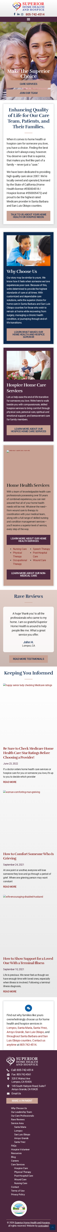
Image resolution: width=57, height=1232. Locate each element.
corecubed (43, 1225)
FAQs (13, 1145)
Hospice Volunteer (20, 1149)
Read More (9, 782)
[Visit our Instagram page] (22, 14)
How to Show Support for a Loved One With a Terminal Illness (28, 960)
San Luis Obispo (34, 1032)
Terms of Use (17, 1190)
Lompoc (11, 1027)
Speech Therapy (41, 549)
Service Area (17, 1123)
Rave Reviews (18, 1119)
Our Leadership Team (21, 1112)
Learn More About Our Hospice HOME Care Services (28, 430)
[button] (28, 19)
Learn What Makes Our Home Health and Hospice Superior (29, 334)
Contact (15, 1187)
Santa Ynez (40, 1027)
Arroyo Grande (15, 1032)
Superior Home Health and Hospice (32, 1222)
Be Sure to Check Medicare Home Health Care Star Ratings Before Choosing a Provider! (28, 752)
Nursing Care (19, 549)
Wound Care (39, 560)
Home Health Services (28, 485)
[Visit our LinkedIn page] (18, 14)
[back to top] (52, 1227)
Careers (15, 1160)
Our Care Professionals (22, 1115)
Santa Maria (25, 1027)
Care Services (18, 1164)
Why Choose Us (22, 271)
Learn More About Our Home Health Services (28, 540)
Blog (13, 1157)
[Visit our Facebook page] (14, 14)
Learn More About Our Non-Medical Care (28, 574)
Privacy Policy (18, 1194)
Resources (16, 1153)
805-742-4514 (35, 14)
